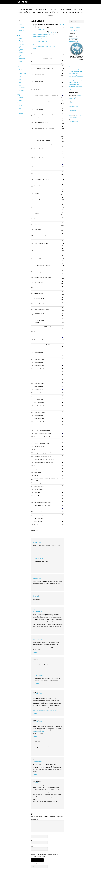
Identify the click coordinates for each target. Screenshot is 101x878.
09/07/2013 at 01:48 (39, 558)
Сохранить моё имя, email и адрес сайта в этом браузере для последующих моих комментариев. (44, 855)
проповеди (72, 86)
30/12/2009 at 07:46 (37, 761)
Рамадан (20, 25)
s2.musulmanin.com (73, 35)
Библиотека (19, 105)
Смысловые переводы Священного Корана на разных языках (76, 97)
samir (34, 609)
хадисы (71, 89)
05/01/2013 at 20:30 (39, 743)
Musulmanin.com (22, 2)
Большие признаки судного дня (40, 36)
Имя (32, 834)
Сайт (32, 846)
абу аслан (34, 595)
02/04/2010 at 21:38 (37, 693)
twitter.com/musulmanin (74, 27)
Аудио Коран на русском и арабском (22, 38)
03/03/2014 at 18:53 (39, 675)
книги (71, 82)
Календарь (76, 71)
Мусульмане (72, 76)
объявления (76, 84)
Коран (76, 73)
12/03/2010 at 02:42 (37, 721)
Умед (70, 115)
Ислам (18, 22)
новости (71, 84)
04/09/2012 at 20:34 (37, 611)
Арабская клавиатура (21, 110)
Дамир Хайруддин (38, 556)
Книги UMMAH (20, 33)
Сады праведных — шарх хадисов (40, 41)
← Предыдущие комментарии (37, 809)
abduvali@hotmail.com (38, 731)
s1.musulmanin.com (73, 38)
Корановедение (36, 43)
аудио (70, 80)
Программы (19, 102)
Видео (18, 94)
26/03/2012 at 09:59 (37, 639)
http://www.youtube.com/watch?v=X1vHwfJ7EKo (45, 710)
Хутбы (34, 48)
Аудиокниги (72, 67)
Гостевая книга (78, 123)
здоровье (82, 80)
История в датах (77, 69)
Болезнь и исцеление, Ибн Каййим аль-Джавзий (44, 34)
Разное (78, 76)
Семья (82, 76)
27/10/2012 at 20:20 (37, 596)
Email (32, 840)
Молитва (21, 24)
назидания (76, 82)
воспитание (77, 80)
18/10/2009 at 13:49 (37, 782)
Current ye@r (34, 863)
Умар (70, 109)
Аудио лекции (20, 72)
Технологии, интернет (76, 78)
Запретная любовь (79, 113)
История (71, 69)
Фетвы (80, 78)
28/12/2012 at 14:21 (37, 578)
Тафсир (71, 78)
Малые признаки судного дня (39, 38)
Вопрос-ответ (78, 66)
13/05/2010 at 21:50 (37, 661)
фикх (80, 86)
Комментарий (34, 819)
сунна (77, 86)
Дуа (18, 66)
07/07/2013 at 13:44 (37, 542)
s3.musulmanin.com (73, 41)
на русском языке (22, 73)
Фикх (34, 44)
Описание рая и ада (37, 39)
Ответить (35, 552)
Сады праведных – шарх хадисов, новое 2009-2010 (45, 46)
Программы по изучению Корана (22, 60)
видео (73, 80)
